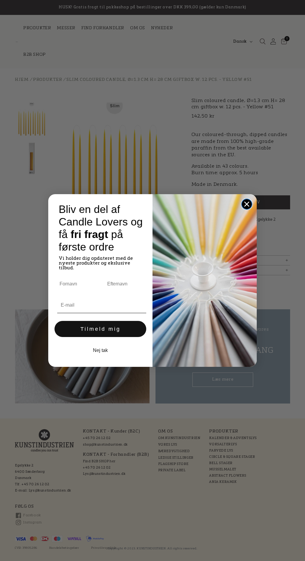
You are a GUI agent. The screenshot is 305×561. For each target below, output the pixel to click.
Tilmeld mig (100, 329)
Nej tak (100, 350)
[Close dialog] (247, 204)
